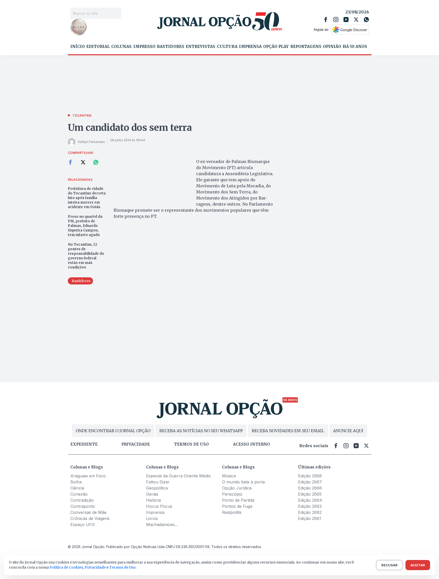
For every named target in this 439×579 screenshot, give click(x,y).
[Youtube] (346, 19)
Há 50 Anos (355, 46)
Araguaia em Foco (88, 475)
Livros (152, 518)
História (153, 500)
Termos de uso (191, 444)
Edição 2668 (310, 475)
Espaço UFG (82, 524)
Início (77, 46)
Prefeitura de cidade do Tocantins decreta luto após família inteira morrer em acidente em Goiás (87, 198)
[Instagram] (335, 19)
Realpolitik (232, 512)
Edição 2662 (310, 512)
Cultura (227, 46)
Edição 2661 (309, 518)
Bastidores (170, 46)
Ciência (77, 488)
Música (229, 475)
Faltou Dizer (158, 481)
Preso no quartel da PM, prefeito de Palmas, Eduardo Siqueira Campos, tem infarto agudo (85, 225)
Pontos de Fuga (237, 506)
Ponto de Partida (238, 500)
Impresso (144, 46)
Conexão (79, 494)
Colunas (121, 46)
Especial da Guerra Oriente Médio (178, 475)
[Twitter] (356, 19)
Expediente (84, 444)
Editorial (98, 46)
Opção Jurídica (237, 488)
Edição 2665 (310, 494)
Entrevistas (200, 46)
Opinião (332, 46)
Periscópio (232, 494)
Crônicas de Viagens (89, 518)
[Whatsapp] (366, 19)
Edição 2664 (310, 500)
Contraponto (82, 506)
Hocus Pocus (159, 506)
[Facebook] (325, 19)
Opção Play (276, 46)
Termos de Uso (122, 567)
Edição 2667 (310, 481)
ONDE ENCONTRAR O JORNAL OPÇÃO (113, 430)
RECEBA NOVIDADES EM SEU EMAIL (288, 430)
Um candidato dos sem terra (130, 127)
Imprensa (250, 46)
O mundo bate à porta (243, 481)
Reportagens (305, 46)
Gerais (152, 494)
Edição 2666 (310, 488)
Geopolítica (157, 488)
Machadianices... (162, 524)
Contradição (82, 500)
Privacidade (135, 444)
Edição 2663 (310, 506)
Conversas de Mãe (88, 512)
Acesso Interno (251, 444)
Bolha (76, 481)
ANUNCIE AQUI (348, 430)
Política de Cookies (66, 567)
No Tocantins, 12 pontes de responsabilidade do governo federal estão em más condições (86, 255)
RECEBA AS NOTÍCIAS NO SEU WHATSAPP (201, 430)
